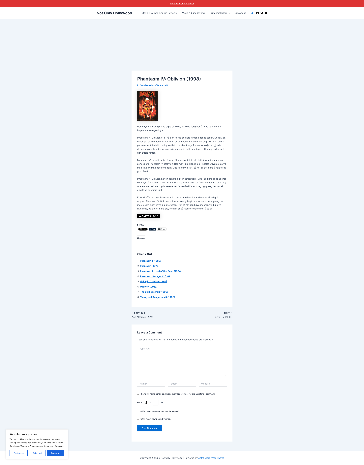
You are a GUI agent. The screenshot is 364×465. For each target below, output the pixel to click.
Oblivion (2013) (148, 286)
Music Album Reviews (193, 13)
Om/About (240, 13)
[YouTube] (266, 13)
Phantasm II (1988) (150, 260)
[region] (37, 444)
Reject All (37, 453)
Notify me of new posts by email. (155, 419)
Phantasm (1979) (149, 265)
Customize (19, 453)
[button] (228, 13)
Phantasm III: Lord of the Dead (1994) (161, 271)
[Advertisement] (182, 40)
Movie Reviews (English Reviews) (159, 13)
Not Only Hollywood (114, 13)
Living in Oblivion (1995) (153, 281)
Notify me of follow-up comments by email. (160, 411)
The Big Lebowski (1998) (154, 291)
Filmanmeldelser (218, 13)
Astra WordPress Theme (211, 457)
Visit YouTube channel (182, 3)
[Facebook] (257, 13)
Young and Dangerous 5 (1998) (157, 297)
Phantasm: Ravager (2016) (155, 276)
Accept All (55, 453)
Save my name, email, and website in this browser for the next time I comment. (178, 394)
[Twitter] (261, 13)
